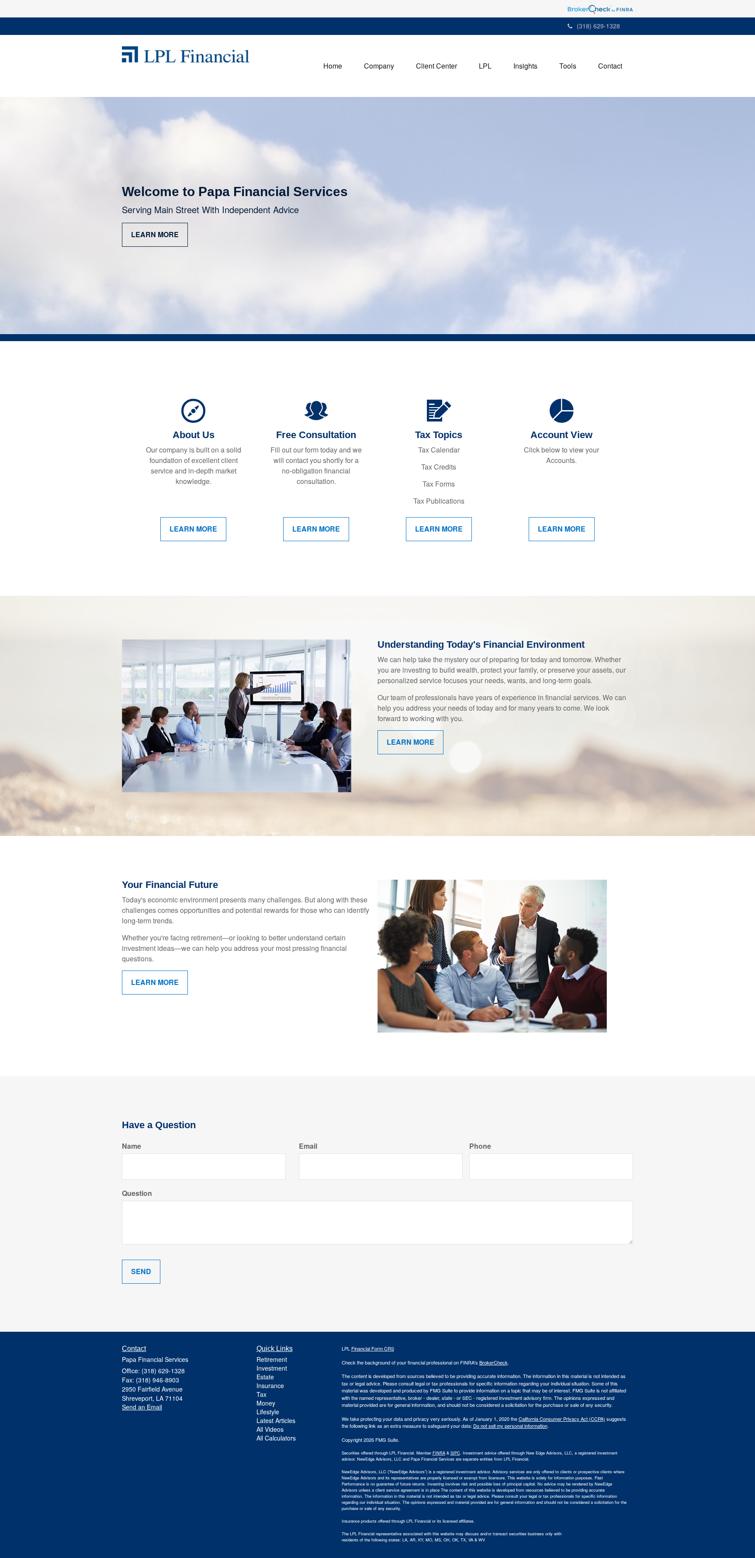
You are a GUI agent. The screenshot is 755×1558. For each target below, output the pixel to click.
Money (265, 1403)
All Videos (270, 1429)
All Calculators (276, 1438)
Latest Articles (275, 1420)
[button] (379, 66)
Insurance (270, 1385)
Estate (265, 1376)
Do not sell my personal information (510, 1425)
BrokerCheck (493, 1362)
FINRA (439, 1453)
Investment (271, 1368)
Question (137, 1193)
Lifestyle (267, 1411)
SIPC (455, 1453)
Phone (480, 1146)
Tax (261, 1394)
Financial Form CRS (372, 1348)
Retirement (271, 1359)
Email (308, 1146)
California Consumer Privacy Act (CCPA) (562, 1418)
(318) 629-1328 (598, 25)
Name (131, 1146)
